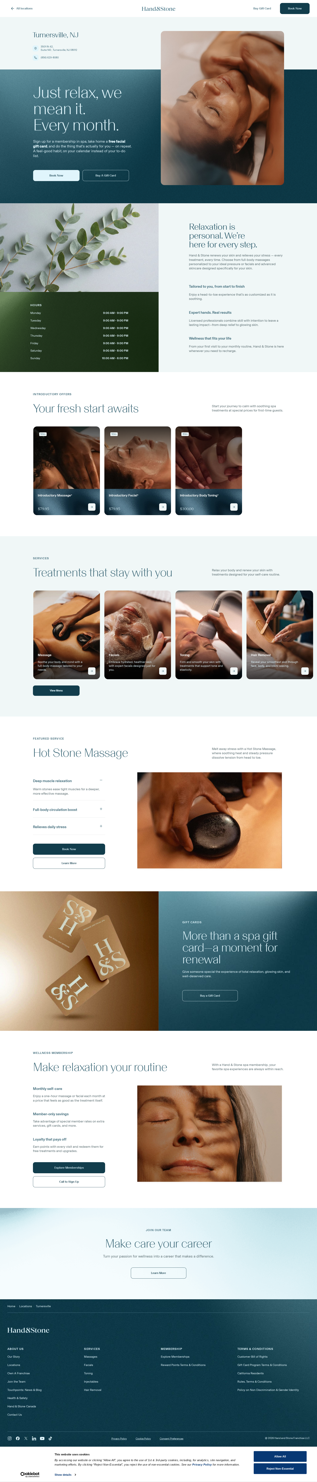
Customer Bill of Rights (252, 1356)
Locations (13, 1365)
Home (11, 1306)
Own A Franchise (18, 1373)
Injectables (91, 1381)
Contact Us (14, 1414)
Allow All (280, 1456)
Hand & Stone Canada (21, 1406)
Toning (88, 1373)
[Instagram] (9, 1438)
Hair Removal (92, 1390)
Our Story (13, 1356)
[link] (66, 470)
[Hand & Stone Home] (28, 1330)
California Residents (250, 1373)
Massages (90, 1356)
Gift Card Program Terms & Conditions (262, 1365)
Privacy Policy (119, 1438)
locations (25, 1306)
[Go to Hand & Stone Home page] (158, 8)
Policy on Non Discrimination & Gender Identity (268, 1390)
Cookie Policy (143, 1438)
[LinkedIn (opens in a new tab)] (34, 1438)
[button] (69, 780)
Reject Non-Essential (280, 1468)
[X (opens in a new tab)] (26, 1438)
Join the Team (16, 1381)
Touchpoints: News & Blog (24, 1390)
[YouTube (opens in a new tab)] (42, 1438)
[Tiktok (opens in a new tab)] (50, 1438)
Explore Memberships (175, 1356)
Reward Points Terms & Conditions (183, 1365)
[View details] (91, 507)
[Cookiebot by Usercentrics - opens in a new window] (30, 1475)
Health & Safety (17, 1398)
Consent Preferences (171, 1438)
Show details (63, 1474)
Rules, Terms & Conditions (254, 1381)
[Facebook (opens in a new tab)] (18, 1438)
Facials (88, 1365)
